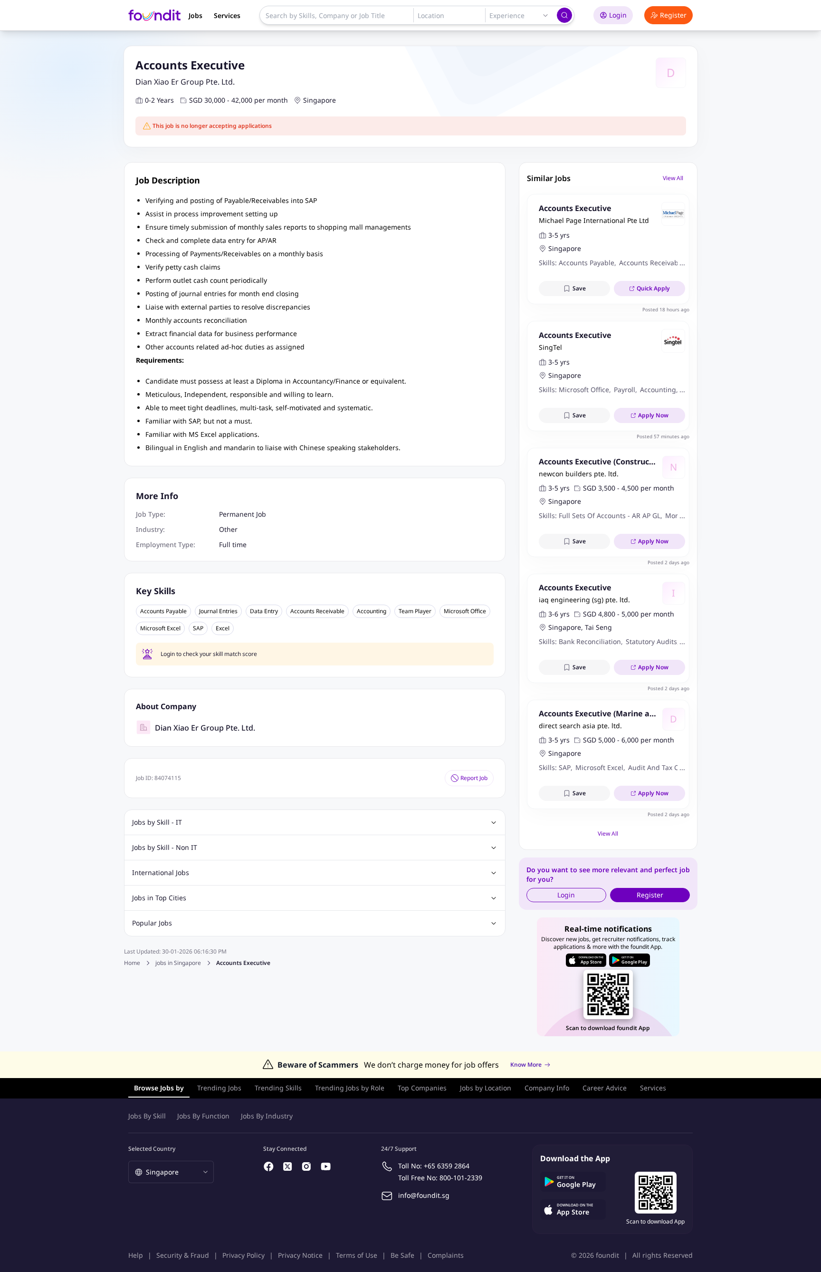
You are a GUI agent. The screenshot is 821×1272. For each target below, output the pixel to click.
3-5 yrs (559, 235)
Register (673, 14)
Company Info (547, 1087)
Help (135, 1255)
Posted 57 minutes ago (663, 436)
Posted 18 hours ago (665, 309)
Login (618, 14)
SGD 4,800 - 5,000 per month (628, 613)
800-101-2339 (460, 1177)
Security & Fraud (182, 1255)
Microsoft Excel (160, 628)
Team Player (415, 611)
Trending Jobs (219, 1087)
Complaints (446, 1255)
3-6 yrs (559, 613)
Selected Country (151, 1149)
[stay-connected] (269, 1166)
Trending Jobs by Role (349, 1087)
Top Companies (422, 1087)
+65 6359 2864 (446, 1165)
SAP (198, 628)
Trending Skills (278, 1087)
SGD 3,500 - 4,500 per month (628, 487)
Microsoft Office (465, 611)
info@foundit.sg (423, 1195)
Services (227, 15)
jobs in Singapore (178, 963)
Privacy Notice (300, 1255)
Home (132, 963)
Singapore (319, 100)
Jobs (195, 15)
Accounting (371, 611)
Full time (233, 544)
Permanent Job (242, 514)
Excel (222, 628)
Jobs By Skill (147, 1115)
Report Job (473, 778)
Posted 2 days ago (668, 562)
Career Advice (604, 1087)
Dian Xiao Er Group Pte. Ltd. (185, 82)
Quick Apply (653, 288)
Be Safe (402, 1255)
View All (673, 178)
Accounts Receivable (317, 611)
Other (228, 529)
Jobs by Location (485, 1087)
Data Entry (264, 611)
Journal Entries (218, 611)
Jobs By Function (203, 1115)
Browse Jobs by (159, 1087)
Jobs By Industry (267, 1115)
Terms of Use (356, 1255)
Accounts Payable (163, 611)
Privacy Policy (243, 1255)
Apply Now (653, 415)
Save (579, 288)
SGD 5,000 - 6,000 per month (628, 739)
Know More (526, 1065)
